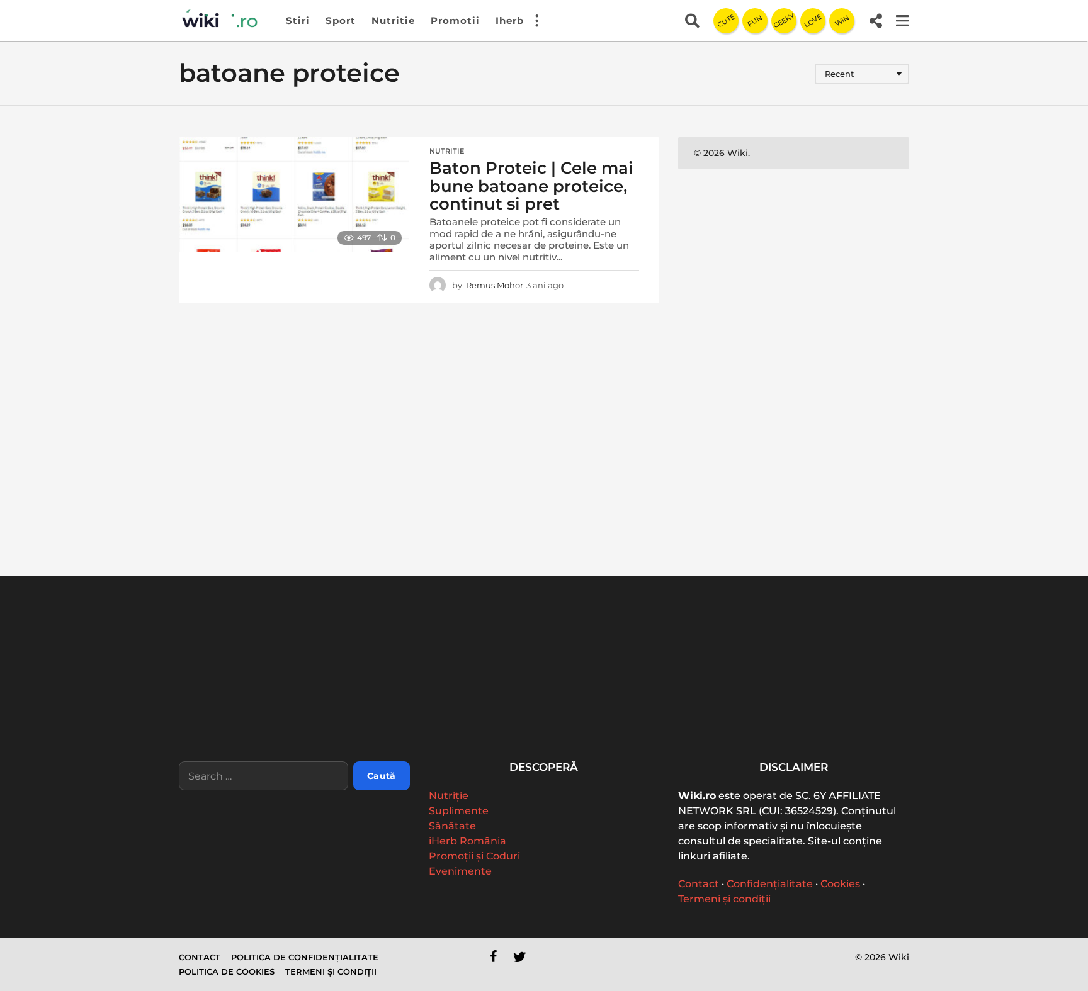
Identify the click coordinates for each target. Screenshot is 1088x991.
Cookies (840, 884)
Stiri (298, 20)
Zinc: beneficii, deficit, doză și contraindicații (997, 716)
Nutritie (393, 20)
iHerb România (467, 841)
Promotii (455, 20)
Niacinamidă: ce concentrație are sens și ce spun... (871, 721)
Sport (341, 20)
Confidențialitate (770, 884)
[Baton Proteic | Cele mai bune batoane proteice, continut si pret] (294, 194)
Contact (698, 884)
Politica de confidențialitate (304, 957)
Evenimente (460, 871)
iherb (510, 20)
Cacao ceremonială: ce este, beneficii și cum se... (493, 716)
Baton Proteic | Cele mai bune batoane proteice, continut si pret (531, 186)
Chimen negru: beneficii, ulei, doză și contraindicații (367, 721)
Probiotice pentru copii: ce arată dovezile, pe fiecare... (242, 721)
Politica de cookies (227, 971)
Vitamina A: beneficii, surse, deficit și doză (619, 716)
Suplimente (459, 811)
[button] (536, 20)
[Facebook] (493, 956)
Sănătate (452, 826)
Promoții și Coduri (474, 856)
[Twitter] (519, 956)
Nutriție (448, 796)
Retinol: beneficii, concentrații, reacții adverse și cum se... (745, 721)
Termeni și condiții (724, 899)
